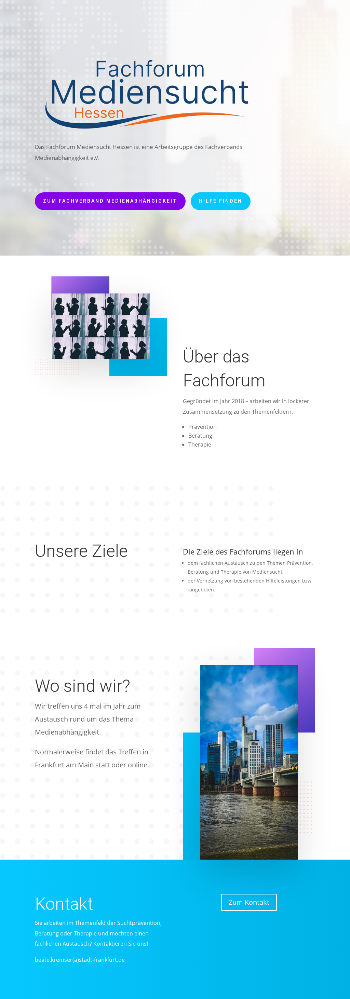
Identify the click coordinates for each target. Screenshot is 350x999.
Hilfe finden (220, 201)
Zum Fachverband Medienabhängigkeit (110, 201)
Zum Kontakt (249, 902)
